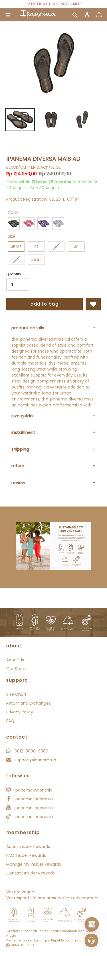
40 (16, 260)
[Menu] (8, 15)
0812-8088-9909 (30, 751)
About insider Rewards (28, 846)
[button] (93, 304)
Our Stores (16, 669)
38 (56, 246)
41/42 (36, 260)
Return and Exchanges (28, 703)
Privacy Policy (19, 712)
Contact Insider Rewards (30, 873)
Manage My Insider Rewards (33, 864)
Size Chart (16, 694)
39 (76, 246)
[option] (53, 4)
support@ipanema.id (34, 760)
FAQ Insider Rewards (26, 855)
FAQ (10, 721)
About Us (15, 660)
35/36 (16, 246)
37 (36, 246)
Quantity (13, 274)
